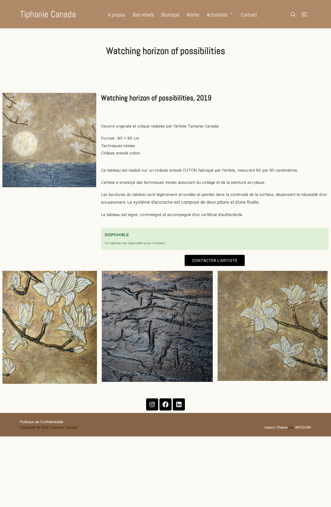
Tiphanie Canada (48, 14)
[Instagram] (152, 404)
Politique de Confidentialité (41, 422)
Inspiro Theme (276, 427)
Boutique (170, 14)
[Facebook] (165, 404)
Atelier (193, 14)
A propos (116, 14)
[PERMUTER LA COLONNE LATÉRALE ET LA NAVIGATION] (306, 14)
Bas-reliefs (143, 14)
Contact (249, 14)
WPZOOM (303, 427)
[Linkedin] (179, 404)
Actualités (217, 14)
